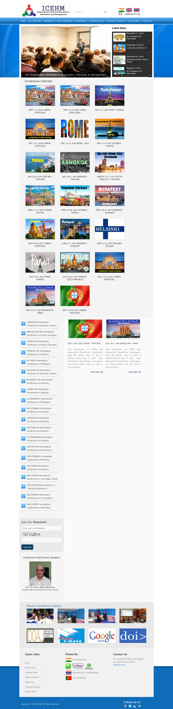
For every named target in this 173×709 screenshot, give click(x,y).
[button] (34, 616)
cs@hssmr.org (132, 14)
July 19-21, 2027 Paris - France (40, 278)
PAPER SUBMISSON (65, 21)
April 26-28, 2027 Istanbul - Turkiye (75, 211)
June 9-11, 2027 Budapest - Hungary (75, 244)
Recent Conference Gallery (44, 606)
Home (27, 662)
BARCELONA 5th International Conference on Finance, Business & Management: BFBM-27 (42, 335)
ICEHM (39, 704)
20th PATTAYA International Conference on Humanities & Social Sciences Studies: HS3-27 (41, 450)
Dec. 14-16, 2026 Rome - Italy (75, 143)
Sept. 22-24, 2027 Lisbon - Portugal (74, 311)
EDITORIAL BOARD (96, 21)
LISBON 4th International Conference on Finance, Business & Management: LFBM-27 (42, 344)
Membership (49, 21)
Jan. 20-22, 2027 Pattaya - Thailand (40, 178)
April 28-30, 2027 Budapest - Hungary (110, 211)
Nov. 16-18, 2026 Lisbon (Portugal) (75, 111)
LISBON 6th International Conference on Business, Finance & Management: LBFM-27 (42, 325)
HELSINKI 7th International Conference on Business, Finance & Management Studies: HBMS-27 (42, 373)
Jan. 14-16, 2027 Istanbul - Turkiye (110, 144)
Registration (29, 682)
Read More (95, 372)
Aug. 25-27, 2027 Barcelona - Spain (40, 311)
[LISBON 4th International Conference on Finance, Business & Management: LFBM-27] (109, 262)
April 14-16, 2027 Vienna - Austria (40, 211)
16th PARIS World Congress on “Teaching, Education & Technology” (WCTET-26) (41, 488)
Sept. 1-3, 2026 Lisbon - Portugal (40, 111)
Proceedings (134, 21)
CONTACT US (147, 21)
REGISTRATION (81, 21)
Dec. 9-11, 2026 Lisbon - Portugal (40, 144)
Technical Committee (115, 21)
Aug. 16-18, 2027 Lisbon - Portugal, (110, 278)
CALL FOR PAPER (34, 21)
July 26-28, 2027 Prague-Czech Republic (75, 278)
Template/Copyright (32, 686)
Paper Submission (32, 677)
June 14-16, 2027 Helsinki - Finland (110, 244)
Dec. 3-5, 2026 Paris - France (109, 109)
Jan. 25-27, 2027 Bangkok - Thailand (75, 178)
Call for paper (30, 667)
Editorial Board (30, 691)
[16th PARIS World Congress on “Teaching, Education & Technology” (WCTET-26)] (109, 96)
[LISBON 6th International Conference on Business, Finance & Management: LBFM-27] (74, 296)
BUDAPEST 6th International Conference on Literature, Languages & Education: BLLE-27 (41, 383)
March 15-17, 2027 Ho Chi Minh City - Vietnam (109, 178)
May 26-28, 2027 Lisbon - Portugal (40, 244)
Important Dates (31, 672)
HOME (23, 21)
